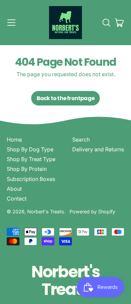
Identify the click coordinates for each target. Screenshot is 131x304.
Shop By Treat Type (31, 159)
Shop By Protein (27, 168)
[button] (106, 22)
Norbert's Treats (45, 211)
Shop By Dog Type (30, 149)
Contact (17, 198)
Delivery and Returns (98, 149)
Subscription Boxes (31, 179)
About (14, 188)
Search (81, 139)
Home (14, 139)
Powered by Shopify (92, 211)
